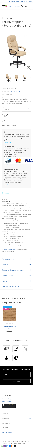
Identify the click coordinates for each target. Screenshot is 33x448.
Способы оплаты (8, 276)
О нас (30, 1)
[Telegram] (7, 446)
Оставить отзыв (16, 91)
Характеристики (8, 259)
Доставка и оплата (14, 1)
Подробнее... (7, 142)
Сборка (4, 281)
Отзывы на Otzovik (7, 401)
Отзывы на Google (7, 399)
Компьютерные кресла (10, 249)
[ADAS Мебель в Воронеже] (4, 8)
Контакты (24, 1)
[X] (15, 446)
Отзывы (5, 264)
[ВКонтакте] (10, 446)
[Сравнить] (9, 321)
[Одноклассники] (12, 446)
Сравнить (7, 121)
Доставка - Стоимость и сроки (13, 270)
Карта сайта (7, 432)
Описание (5, 193)
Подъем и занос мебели (10, 287)
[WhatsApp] (2, 446)
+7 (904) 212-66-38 (14, 6)
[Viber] (4, 446)
